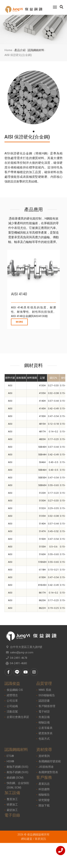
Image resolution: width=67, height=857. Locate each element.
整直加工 (12, 799)
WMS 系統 (45, 690)
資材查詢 (44, 756)
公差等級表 (45, 728)
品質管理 (44, 683)
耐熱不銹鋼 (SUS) (17, 772)
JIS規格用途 (46, 766)
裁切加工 (12, 810)
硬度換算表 (45, 733)
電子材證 (44, 711)
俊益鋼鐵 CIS (15, 690)
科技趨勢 (44, 789)
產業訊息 (44, 784)
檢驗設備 (44, 722)
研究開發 (44, 800)
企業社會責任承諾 (18, 717)
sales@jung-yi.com (21, 652)
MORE (19, 321)
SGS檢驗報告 (47, 695)
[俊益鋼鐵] (23, 7)
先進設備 (44, 717)
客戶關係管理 (47, 706)
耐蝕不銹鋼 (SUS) (17, 766)
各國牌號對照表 (48, 772)
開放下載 (44, 805)
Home (8, 50)
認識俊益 (12, 683)
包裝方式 (44, 738)
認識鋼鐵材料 (36, 50)
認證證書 (44, 700)
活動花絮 (12, 711)
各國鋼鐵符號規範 (50, 761)
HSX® (10, 761)
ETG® (10, 756)
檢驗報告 (44, 794)
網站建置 (26, 839)
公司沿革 (12, 700)
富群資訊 (40, 839)
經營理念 (12, 695)
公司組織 (12, 706)
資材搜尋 (44, 749)
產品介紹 (19, 50)
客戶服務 (44, 777)
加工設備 (12, 793)
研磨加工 (12, 804)
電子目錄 (12, 815)
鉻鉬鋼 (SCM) (15, 777)
